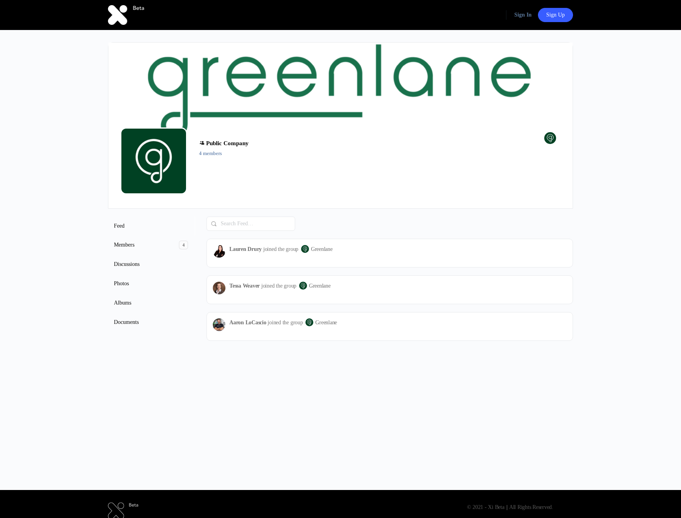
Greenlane (322, 249)
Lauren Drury (245, 249)
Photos (121, 283)
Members (149, 245)
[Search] (214, 224)
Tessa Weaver (244, 286)
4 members (210, 153)
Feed (119, 226)
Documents (126, 322)
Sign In (523, 15)
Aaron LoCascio (247, 322)
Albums (122, 303)
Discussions (127, 264)
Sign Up (555, 15)
